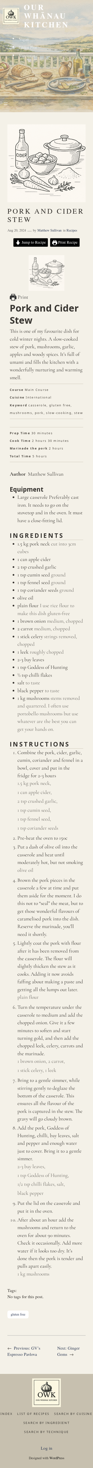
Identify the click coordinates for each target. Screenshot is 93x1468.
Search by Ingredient (46, 1423)
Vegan (24, 38)
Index (6, 1414)
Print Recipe (67, 242)
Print (22, 297)
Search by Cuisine (73, 1414)
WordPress (56, 1458)
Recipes (72, 230)
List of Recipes (33, 1414)
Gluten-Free (28, 47)
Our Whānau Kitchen (46, 15)
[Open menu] (6, 103)
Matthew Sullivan (49, 230)
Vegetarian (27, 55)
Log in (46, 1448)
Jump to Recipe (33, 242)
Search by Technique (46, 1432)
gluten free (18, 1314)
